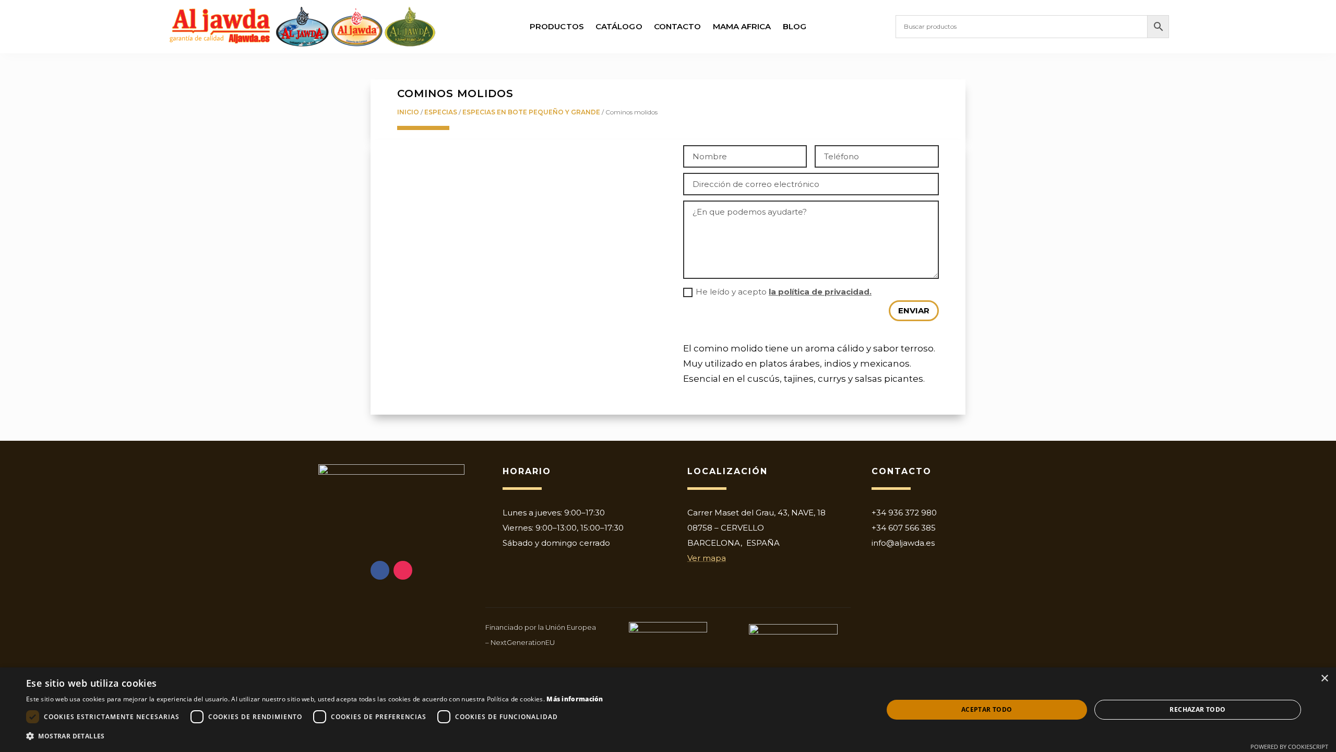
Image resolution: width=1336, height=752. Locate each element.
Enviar (913, 310)
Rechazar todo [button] (1197, 709)
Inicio (408, 112)
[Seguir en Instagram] (402, 570)
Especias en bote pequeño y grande (531, 112)
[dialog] (668, 709)
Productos (557, 27)
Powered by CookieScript (1289, 746)
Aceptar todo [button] (986, 709)
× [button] (1324, 679)
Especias (440, 112)
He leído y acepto (784, 292)
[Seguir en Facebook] (380, 570)
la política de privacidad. (820, 292)
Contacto (677, 27)
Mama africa (742, 27)
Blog (794, 27)
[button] (314, 736)
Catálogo (618, 27)
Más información (574, 699)
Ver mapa (706, 558)
